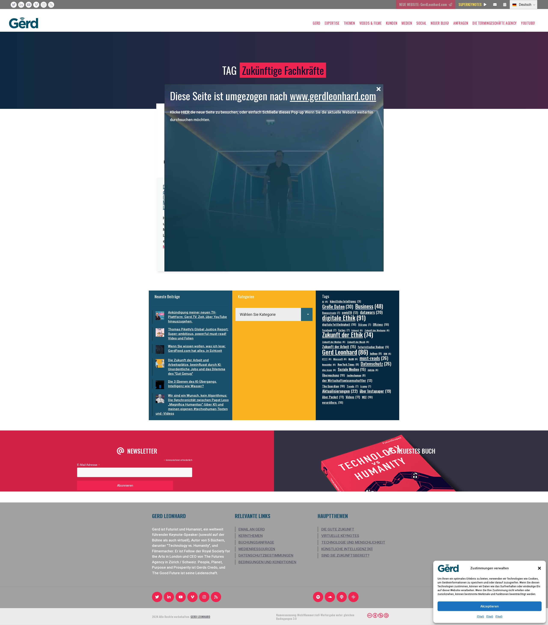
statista (373, 370)
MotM (353, 359)
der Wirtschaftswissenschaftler (347, 380)
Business (369, 306)
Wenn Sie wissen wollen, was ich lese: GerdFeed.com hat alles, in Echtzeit (197, 348)
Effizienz (381, 324)
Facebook (329, 330)
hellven (376, 353)
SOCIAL (421, 23)
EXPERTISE (332, 23)
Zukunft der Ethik (347, 334)
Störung (364, 324)
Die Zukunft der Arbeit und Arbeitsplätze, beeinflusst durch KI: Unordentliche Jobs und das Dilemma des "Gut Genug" (196, 367)
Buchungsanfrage (256, 542)
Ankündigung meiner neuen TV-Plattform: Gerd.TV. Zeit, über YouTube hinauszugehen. (197, 316)
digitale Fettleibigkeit (339, 324)
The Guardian (333, 386)
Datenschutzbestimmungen (265, 555)
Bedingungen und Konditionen (267, 562)
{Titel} (480, 616)
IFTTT (326, 359)
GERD (316, 23)
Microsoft (340, 359)
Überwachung (333, 375)
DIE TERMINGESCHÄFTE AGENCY (494, 23)
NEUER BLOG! (440, 23)
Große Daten (337, 306)
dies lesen (329, 370)
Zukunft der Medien (333, 341)
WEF (367, 397)
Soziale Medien (352, 369)
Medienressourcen (256, 549)
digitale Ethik (344, 317)
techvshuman (356, 375)
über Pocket (333, 397)
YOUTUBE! (528, 23)
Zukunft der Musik (358, 341)
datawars (371, 312)
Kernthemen (250, 536)
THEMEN (349, 23)
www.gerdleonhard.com (333, 95)
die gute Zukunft (337, 529)
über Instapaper (375, 391)
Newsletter (329, 364)
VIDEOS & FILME (370, 23)
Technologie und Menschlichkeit (353, 542)
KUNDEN (392, 23)
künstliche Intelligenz (345, 301)
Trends (352, 386)
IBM (387, 353)
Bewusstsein (331, 313)
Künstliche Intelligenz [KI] (346, 549)
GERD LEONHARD (200, 616)
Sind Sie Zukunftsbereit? (345, 555)
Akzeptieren (489, 606)
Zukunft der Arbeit (339, 346)
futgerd (357, 330)
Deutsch (524, 5)
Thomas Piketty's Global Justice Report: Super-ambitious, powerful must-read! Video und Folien (198, 333)
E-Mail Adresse (88, 465)
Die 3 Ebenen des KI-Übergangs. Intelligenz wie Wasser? (192, 384)
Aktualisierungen (340, 391)
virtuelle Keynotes (340, 536)
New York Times (348, 364)
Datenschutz (376, 364)
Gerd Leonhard (345, 352)
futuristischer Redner (373, 347)
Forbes (344, 330)
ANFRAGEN (460, 23)
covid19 (350, 312)
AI (325, 301)
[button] (539, 568)
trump (365, 386)
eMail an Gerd (251, 529)
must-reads (374, 358)
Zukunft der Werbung (377, 330)
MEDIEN (407, 23)
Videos (353, 397)
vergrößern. (332, 402)
